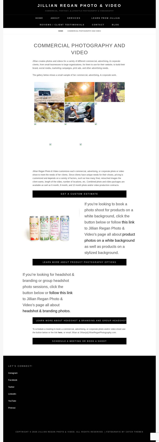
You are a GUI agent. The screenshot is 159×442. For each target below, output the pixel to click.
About (55, 18)
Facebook (12, 380)
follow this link (61, 293)
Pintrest (11, 408)
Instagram (13, 373)
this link (128, 222)
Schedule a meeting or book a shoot (79, 341)
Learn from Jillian (106, 18)
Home (39, 18)
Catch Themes (134, 432)
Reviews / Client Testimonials (62, 25)
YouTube (12, 401)
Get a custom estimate (79, 194)
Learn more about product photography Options (79, 262)
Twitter (11, 387)
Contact (98, 25)
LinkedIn (12, 394)
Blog (115, 25)
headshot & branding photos (46, 311)
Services (73, 18)
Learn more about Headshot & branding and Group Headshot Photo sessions (81, 321)
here (60, 332)
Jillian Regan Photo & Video (80, 5)
